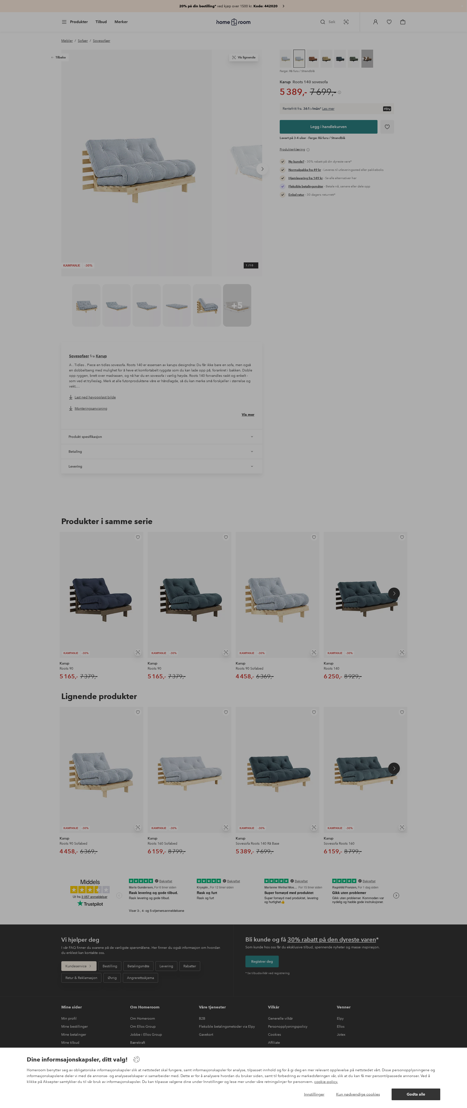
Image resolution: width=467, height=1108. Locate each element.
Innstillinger (314, 1094)
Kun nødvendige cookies (358, 1094)
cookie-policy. (326, 1082)
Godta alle (416, 1094)
